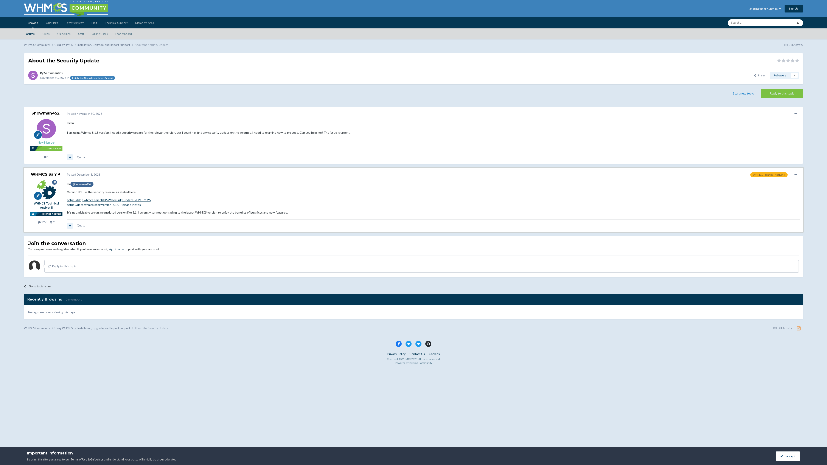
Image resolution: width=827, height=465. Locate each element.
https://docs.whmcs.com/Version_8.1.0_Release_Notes (104, 204)
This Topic (782, 22)
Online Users (100, 34)
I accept (789, 456)
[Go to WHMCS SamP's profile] (46, 189)
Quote (81, 157)
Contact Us (417, 354)
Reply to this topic (782, 93)
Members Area (144, 23)
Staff (81, 34)
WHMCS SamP (45, 174)
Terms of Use (78, 459)
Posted (84, 113)
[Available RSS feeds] (798, 328)
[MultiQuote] (70, 157)
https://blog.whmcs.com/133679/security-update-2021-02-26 (109, 200)
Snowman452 (53, 73)
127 (44, 222)
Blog (94, 23)
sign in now (116, 249)
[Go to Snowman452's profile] (33, 75)
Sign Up (794, 8)
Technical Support (116, 23)
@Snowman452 (82, 184)
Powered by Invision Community (413, 362)
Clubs (46, 34)
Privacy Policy (396, 354)
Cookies (434, 354)
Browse (33, 23)
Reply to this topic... (64, 266)
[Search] (798, 22)
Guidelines (63, 34)
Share (760, 75)
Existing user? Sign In (764, 9)
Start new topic (743, 93)
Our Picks (52, 23)
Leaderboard (123, 34)
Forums (30, 34)
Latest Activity (75, 23)
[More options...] (795, 113)
